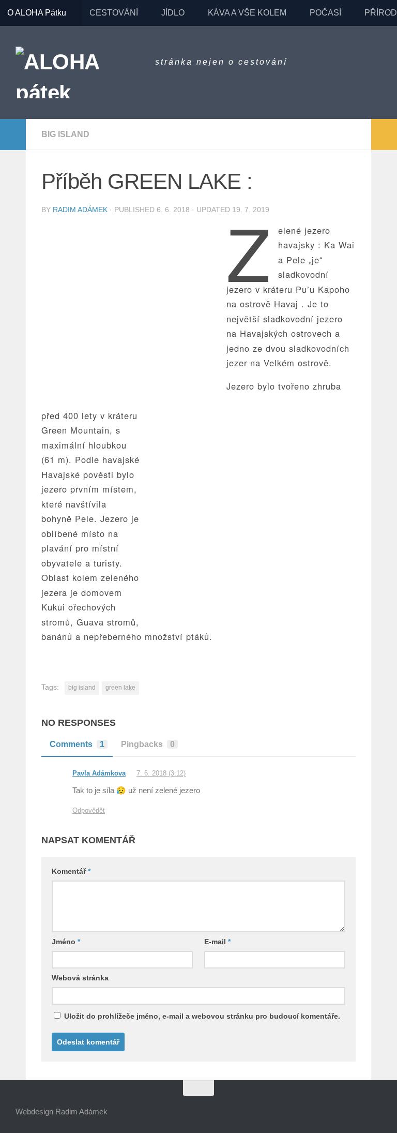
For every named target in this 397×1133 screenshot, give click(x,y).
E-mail (217, 941)
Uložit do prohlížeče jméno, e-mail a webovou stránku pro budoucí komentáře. (202, 1016)
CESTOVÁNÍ (113, 12)
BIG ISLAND (65, 134)
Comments (77, 744)
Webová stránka (80, 978)
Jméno (66, 941)
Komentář (71, 871)
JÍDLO (173, 12)
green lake (120, 687)
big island (82, 687)
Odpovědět (88, 810)
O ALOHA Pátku (36, 12)
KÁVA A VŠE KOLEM (247, 12)
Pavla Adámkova (99, 773)
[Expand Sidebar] (13, 134)
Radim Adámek (80, 209)
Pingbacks (148, 744)
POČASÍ (325, 12)
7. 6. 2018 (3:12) (161, 773)
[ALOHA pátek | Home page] (80, 72)
